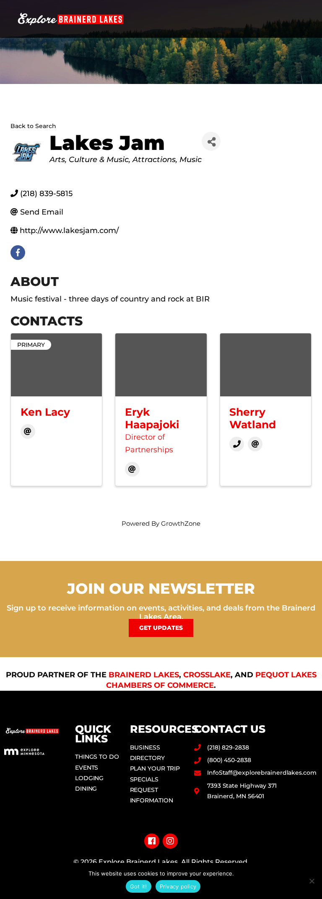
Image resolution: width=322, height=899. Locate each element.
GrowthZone (180, 523)
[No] (311, 881)
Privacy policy (178, 886)
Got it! (138, 886)
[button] (306, 19)
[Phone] (236, 444)
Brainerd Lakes (144, 674)
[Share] (211, 141)
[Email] (28, 431)
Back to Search (33, 126)
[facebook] (17, 252)
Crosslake (207, 674)
